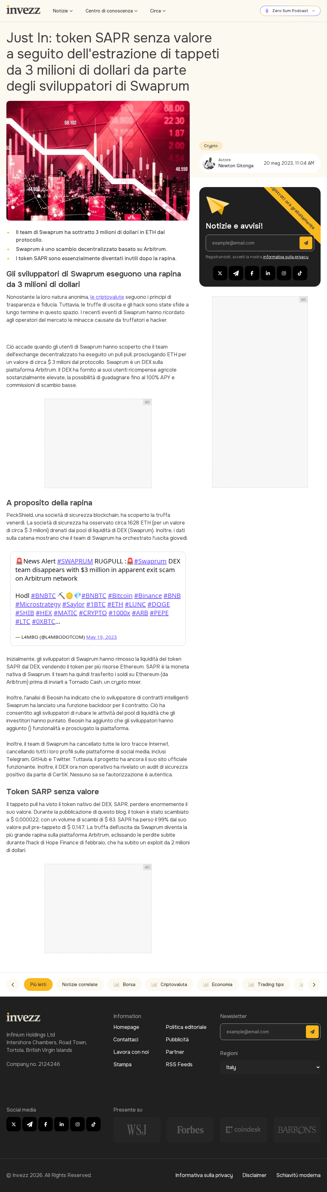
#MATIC (65, 612)
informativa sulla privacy (285, 257)
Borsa (129, 984)
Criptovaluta (174, 984)
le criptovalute (107, 297)
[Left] (12, 984)
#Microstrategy (38, 604)
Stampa (122, 1064)
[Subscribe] (306, 243)
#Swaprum (150, 561)
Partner (175, 1052)
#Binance (148, 595)
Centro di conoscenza (109, 11)
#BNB (172, 595)
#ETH (115, 604)
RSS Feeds (179, 1064)
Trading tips (271, 984)
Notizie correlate (80, 984)
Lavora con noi (131, 1052)
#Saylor (73, 604)
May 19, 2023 (101, 637)
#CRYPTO (93, 612)
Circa (155, 11)
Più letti (38, 984)
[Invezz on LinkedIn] (268, 273)
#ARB (140, 612)
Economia (222, 984)
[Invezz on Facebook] (252, 273)
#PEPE (159, 612)
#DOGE (159, 604)
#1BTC (96, 604)
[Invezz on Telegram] (236, 273)
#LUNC (135, 604)
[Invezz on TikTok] (300, 273)
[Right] (314, 984)
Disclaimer (254, 1175)
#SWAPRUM (75, 561)
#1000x (119, 612)
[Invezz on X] (220, 273)
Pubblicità (177, 1039)
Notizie (60, 11)
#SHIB (24, 612)
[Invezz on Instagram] (284, 273)
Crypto (211, 145)
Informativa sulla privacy (204, 1175)
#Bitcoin (120, 595)
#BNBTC (43, 595)
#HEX (44, 612)
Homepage (126, 1027)
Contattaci (125, 1039)
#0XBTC (43, 621)
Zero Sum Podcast (290, 10)
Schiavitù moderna (298, 1175)
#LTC (22, 621)
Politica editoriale (186, 1027)
